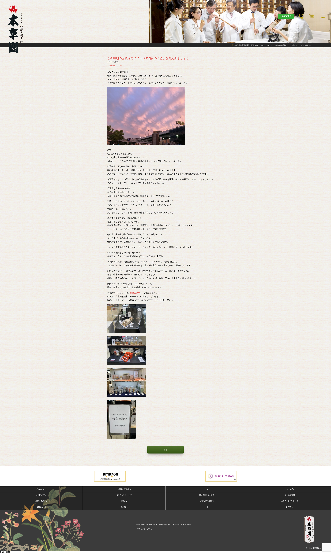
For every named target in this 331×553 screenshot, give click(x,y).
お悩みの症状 (41, 495)
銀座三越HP (135, 293)
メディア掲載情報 (207, 501)
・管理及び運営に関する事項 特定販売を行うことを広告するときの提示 (163, 525)
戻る (165, 449)
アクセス (207, 489)
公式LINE (289, 507)
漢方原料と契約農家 (206, 495)
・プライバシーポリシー (145, 529)
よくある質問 (290, 495)
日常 (121, 66)
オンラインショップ (124, 495)
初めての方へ (41, 489)
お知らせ (111, 66)
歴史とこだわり (41, 501)
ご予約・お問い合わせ (289, 501)
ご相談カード (41, 507)
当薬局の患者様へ (124, 489)
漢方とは (124, 501)
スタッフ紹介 (290, 489)
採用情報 (124, 507)
